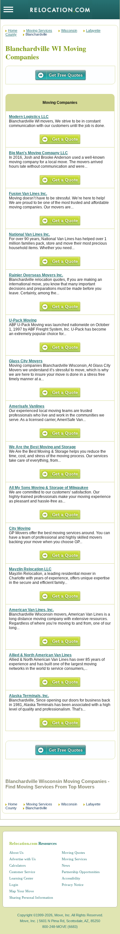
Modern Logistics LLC (29, 116)
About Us (16, 852)
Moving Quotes (73, 852)
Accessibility (71, 878)
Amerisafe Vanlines (26, 406)
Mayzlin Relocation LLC (30, 569)
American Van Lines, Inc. (31, 610)
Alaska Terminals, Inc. (29, 696)
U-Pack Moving (22, 320)
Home (12, 30)
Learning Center (21, 878)
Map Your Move (21, 891)
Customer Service (22, 872)
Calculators (17, 865)
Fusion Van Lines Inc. (28, 193)
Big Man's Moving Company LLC (38, 153)
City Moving (19, 528)
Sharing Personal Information (31, 897)
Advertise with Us (22, 859)
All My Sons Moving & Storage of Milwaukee (48, 487)
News (66, 865)
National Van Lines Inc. (29, 234)
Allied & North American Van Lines (40, 655)
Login (13, 885)
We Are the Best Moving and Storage (42, 447)
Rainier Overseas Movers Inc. (36, 275)
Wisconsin (69, 30)
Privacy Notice (73, 885)
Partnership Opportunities (81, 872)
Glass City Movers (26, 361)
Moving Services (39, 30)
